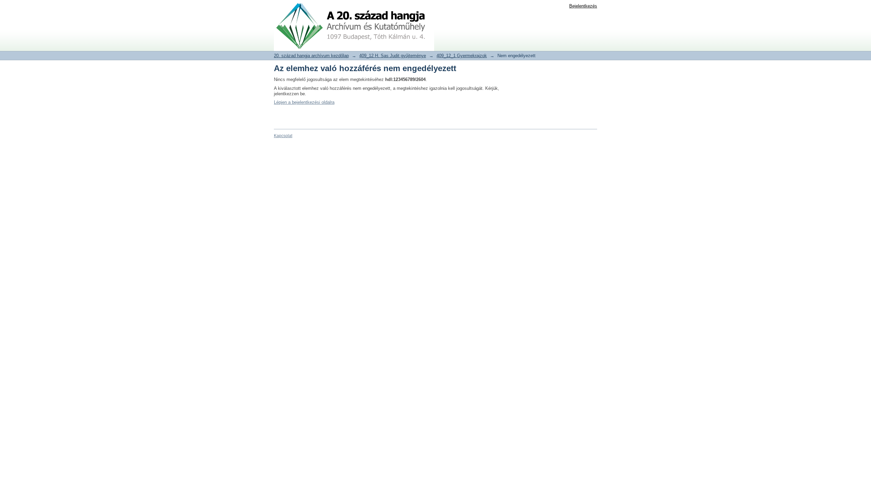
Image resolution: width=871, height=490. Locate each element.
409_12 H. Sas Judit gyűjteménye (392, 55)
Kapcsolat (283, 135)
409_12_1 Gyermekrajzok (462, 55)
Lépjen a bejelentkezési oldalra (304, 102)
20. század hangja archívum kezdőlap (311, 55)
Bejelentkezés (583, 6)
